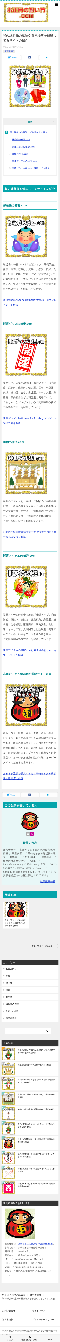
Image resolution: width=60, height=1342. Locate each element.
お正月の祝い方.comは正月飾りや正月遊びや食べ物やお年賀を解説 (36, 1051)
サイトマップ (38, 1310)
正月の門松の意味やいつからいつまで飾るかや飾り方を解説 (36, 1125)
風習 (8, 990)
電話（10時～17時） (30, 1340)
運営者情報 (9, 51)
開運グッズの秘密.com (23, 146)
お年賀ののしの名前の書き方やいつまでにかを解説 (36, 1170)
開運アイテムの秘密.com (24, 161)
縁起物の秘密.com (21, 139)
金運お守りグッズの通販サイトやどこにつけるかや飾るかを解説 (15, 923)
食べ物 (9, 983)
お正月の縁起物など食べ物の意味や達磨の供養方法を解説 (36, 1140)
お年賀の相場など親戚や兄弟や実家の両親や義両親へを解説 (36, 1184)
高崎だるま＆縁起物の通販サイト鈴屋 (31, 168)
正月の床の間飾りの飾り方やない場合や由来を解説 (36, 1095)
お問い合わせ (8, 1310)
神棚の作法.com (20, 154)
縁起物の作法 (12, 1004)
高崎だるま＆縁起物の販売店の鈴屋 (35, 1244)
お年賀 (9, 997)
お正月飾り (11, 968)
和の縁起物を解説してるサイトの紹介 (28, 132)
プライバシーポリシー (43, 1319)
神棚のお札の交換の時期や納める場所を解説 (36, 1109)
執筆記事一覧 (47, 881)
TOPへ (50, 1340)
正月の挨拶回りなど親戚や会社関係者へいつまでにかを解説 (36, 1155)
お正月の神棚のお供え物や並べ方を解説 (34, 1065)
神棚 (8, 975)
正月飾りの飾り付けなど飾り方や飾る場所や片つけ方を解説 (36, 1081)
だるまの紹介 (12, 1011)
